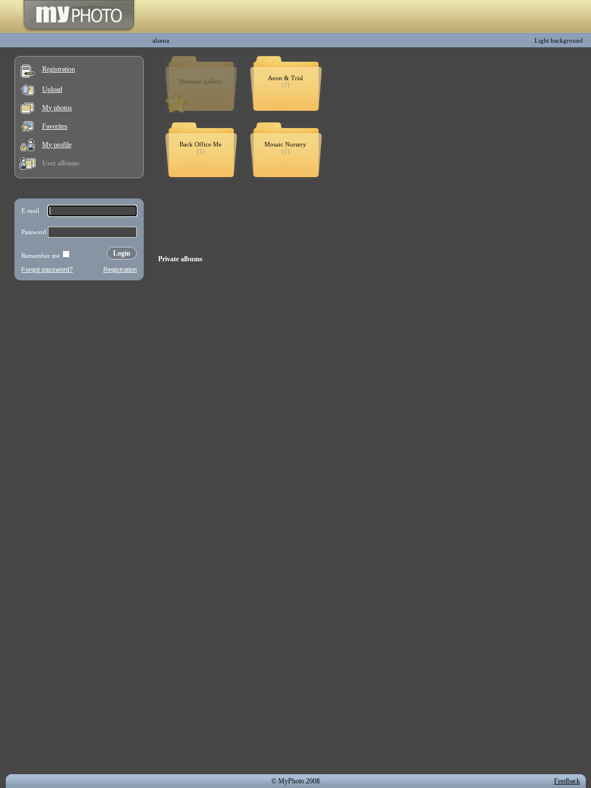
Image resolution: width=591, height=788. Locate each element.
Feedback (567, 781)
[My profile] (27, 149)
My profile (57, 145)
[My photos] (27, 111)
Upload (52, 89)
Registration (58, 69)
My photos (57, 108)
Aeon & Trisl (285, 77)
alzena (160, 40)
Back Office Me (200, 144)
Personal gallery (200, 81)
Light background (558, 40)
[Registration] (28, 76)
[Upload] (27, 93)
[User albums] (28, 167)
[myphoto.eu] (78, 31)
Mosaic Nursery (285, 144)
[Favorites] (27, 129)
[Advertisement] (79, 360)
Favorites (55, 126)
